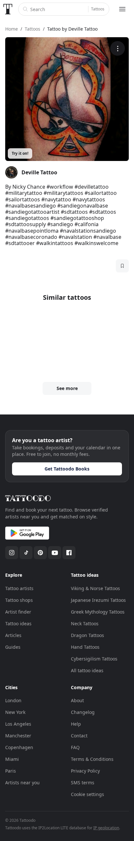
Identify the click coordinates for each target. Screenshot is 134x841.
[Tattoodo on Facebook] (68, 552)
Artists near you (22, 782)
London (13, 700)
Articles (13, 635)
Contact (79, 735)
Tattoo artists (19, 588)
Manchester (18, 735)
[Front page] (8, 9)
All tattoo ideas (87, 670)
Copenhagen (19, 747)
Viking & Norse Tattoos (95, 588)
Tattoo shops (19, 600)
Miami (12, 759)
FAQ (75, 747)
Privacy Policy (85, 771)
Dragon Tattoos (87, 635)
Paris (10, 771)
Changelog (83, 712)
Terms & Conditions (92, 759)
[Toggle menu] (122, 9)
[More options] (117, 48)
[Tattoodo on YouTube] (54, 552)
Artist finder (18, 612)
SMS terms (82, 782)
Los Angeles (18, 724)
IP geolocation (106, 828)
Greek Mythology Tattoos (98, 612)
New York (15, 712)
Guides (12, 647)
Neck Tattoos (85, 623)
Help (76, 724)
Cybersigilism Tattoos (94, 659)
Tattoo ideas (18, 623)
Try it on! (20, 153)
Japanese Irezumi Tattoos (98, 600)
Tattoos (97, 9)
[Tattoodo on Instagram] (11, 552)
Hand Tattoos (85, 647)
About (77, 700)
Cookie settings (87, 794)
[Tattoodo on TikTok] (26, 552)
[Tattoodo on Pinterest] (40, 552)
